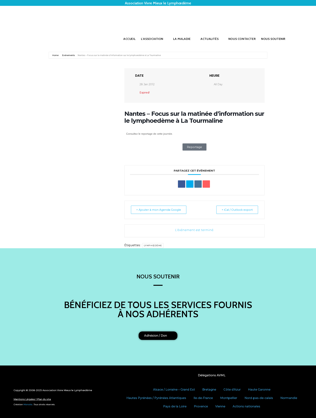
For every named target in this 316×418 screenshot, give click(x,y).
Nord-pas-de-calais (258, 398)
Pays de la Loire (175, 406)
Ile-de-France (203, 398)
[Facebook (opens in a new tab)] (294, 17)
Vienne (220, 406)
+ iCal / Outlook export (237, 209)
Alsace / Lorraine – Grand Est (174, 389)
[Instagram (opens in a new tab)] (299, 17)
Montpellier (228, 398)
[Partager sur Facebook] (181, 184)
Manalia (27, 404)
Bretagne (209, 389)
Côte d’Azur (232, 389)
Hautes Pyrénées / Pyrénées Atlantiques (156, 398)
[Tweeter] (189, 184)
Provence (201, 406)
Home (55, 55)
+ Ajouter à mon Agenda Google (158, 209)
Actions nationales (246, 406)
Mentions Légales (24, 399)
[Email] (206, 184)
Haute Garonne (259, 389)
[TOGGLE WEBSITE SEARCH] (296, 39)
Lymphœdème (153, 245)
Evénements (68, 55)
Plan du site (44, 399)
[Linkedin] (198, 184)
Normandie (288, 398)
